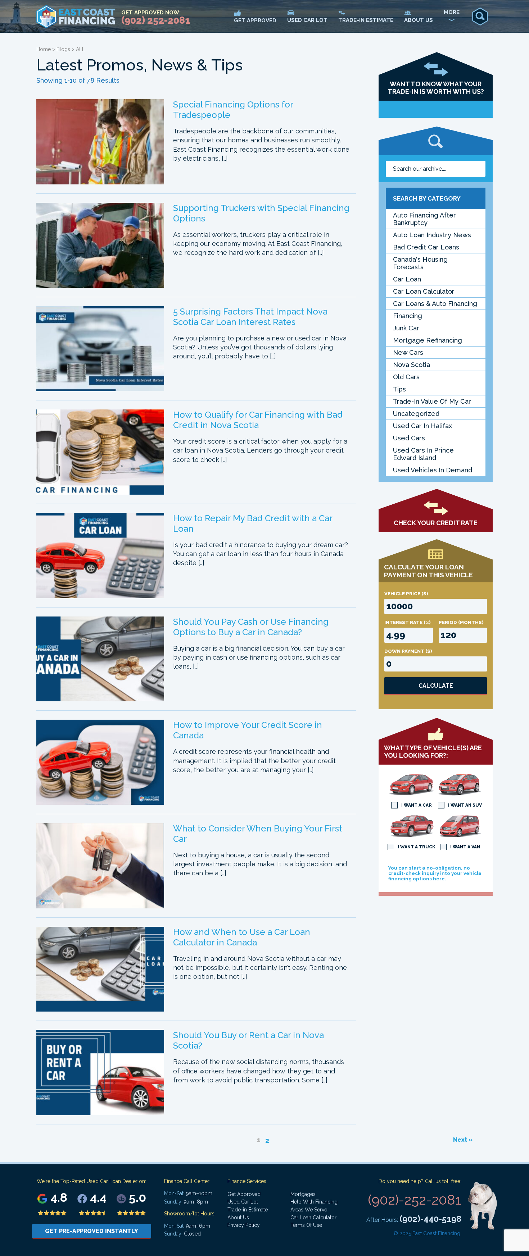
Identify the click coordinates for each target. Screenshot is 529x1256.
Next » (463, 1139)
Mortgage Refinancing (427, 340)
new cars (408, 352)
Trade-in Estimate (247, 1210)
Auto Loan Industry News (432, 235)
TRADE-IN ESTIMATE (365, 20)
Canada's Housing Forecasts (420, 263)
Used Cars (409, 438)
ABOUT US (418, 20)
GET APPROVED (255, 20)
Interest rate (407, 622)
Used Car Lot (242, 1202)
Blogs (63, 49)
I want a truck (416, 846)
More (452, 12)
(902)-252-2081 (414, 1200)
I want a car (416, 805)
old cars (406, 377)
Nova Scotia (411, 364)
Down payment (408, 651)
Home (43, 49)
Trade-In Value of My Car (432, 401)
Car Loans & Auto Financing (435, 303)
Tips (399, 389)
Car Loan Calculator (424, 291)
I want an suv (465, 805)
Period (461, 622)
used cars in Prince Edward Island (423, 454)
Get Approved (244, 1194)
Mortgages (303, 1194)
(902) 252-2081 (155, 20)
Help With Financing (314, 1202)
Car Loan (407, 279)
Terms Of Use (306, 1225)
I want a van (465, 846)
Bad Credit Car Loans (426, 247)
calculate (436, 685)
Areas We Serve (308, 1210)
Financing (407, 316)
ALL (80, 49)
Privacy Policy (243, 1225)
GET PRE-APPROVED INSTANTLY (91, 1231)
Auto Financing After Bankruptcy (424, 218)
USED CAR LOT (307, 20)
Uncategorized (416, 413)
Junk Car (406, 328)
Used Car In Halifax (422, 426)
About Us (238, 1217)
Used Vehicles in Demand (432, 470)
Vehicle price (406, 593)
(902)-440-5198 (430, 1219)
